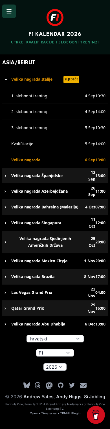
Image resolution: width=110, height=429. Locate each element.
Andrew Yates (38, 396)
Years (34, 413)
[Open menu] (9, 11)
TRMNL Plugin (70, 413)
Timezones (49, 413)
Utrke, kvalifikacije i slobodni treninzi (55, 42)
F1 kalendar (55, 34)
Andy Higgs (69, 396)
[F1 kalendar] (55, 17)
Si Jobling (94, 396)
